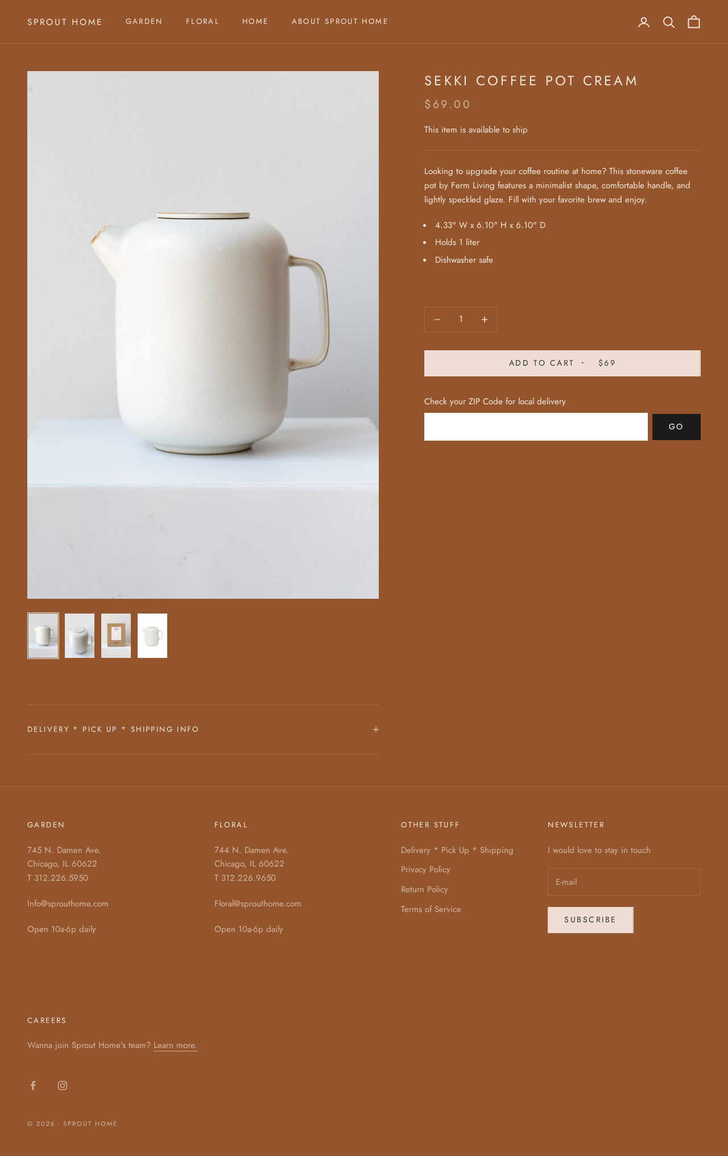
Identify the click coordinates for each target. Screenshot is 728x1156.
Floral (203, 21)
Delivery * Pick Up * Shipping (457, 850)
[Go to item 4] (152, 635)
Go (676, 427)
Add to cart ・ (562, 363)
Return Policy (424, 889)
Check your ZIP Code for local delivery (495, 401)
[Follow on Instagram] (62, 1085)
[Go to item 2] (80, 635)
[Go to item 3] (116, 635)
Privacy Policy (425, 869)
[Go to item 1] (43, 635)
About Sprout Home (340, 21)
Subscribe (590, 919)
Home (255, 21)
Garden (144, 21)
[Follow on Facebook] (33, 1085)
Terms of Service (431, 909)
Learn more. (175, 1045)
